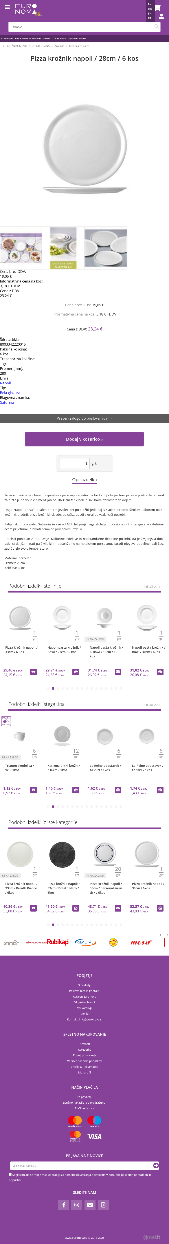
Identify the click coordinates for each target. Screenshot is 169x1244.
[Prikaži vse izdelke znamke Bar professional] (126, 942)
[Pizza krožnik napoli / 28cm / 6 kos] (84, 148)
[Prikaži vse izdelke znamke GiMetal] (42, 942)
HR (150, 9)
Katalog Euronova (84, 996)
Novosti (84, 1044)
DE (150, 18)
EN (150, 13)
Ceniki (84, 1014)
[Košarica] (156, 7)
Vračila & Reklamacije (84, 1067)
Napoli (5, 383)
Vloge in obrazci (84, 1002)
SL (149, 4)
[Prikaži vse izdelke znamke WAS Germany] (154, 942)
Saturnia (7, 402)
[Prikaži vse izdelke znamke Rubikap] (15, 942)
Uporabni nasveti (77, 38)
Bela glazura (10, 392)
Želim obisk (59, 38)
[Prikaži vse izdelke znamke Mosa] (98, 942)
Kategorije (84, 1049)
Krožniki (59, 46)
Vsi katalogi (84, 1008)
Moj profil (84, 1072)
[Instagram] (76, 1205)
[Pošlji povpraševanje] (118, 672)
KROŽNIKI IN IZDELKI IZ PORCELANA (28, 46)
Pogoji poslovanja (84, 1055)
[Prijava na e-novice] (156, 1165)
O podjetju (7, 38)
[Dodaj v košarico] (33, 672)
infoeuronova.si (90, 1019)
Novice (47, 38)
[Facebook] (63, 1205)
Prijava (159, 21)
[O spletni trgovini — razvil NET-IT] (151, 1237)
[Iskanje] (157, 27)
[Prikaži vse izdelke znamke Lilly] (70, 942)
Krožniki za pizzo (79, 46)
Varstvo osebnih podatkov (84, 1061)
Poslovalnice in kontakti (28, 38)
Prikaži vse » (152, 587)
